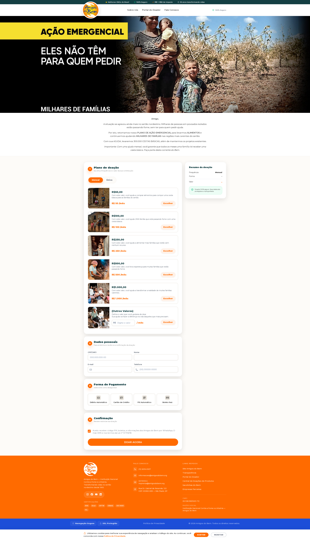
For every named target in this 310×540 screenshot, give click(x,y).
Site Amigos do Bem (192, 468)
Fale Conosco (171, 10)
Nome (136, 352)
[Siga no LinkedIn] (100, 494)
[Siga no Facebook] (92, 494)
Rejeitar (218, 535)
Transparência (189, 473)
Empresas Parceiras (192, 489)
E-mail (90, 364)
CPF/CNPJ (92, 352)
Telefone (138, 364)
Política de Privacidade (114, 536)
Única (109, 180)
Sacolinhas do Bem (192, 485)
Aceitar (201, 535)
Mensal (96, 180)
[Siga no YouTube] (96, 494)
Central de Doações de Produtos (198, 481)
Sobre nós (132, 10)
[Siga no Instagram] (87, 494)
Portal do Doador (151, 10)
